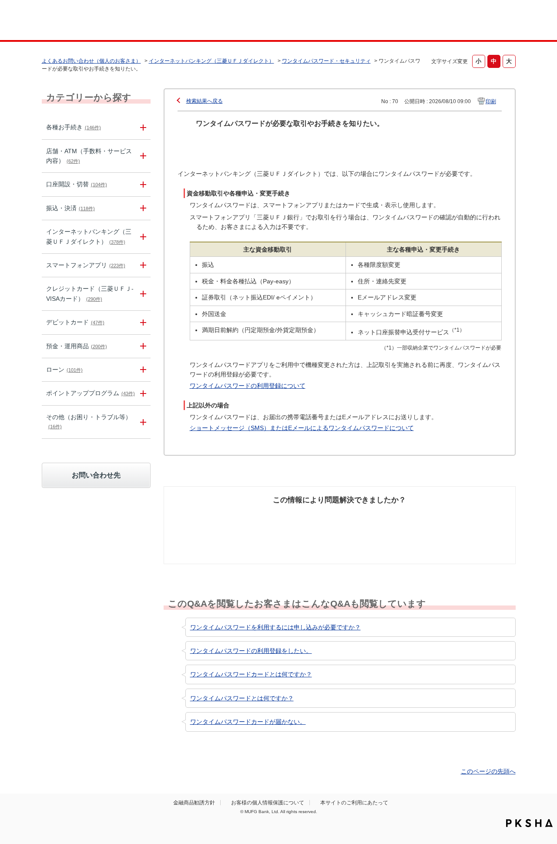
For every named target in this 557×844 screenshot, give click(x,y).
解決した (208, 516)
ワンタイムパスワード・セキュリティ (326, 61)
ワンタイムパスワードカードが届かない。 (248, 721)
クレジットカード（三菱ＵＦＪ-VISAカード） (90, 293)
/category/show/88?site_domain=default (142, 184)
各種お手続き (73, 127)
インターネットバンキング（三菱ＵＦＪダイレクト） (211, 61)
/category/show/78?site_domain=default (142, 422)
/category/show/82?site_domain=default (142, 346)
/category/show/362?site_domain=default (142, 293)
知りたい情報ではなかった (452, 521)
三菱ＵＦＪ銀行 (445, 21)
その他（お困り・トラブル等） (88, 421)
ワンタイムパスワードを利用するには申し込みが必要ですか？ (275, 627)
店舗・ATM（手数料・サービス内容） (89, 156)
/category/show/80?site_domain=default (142, 208)
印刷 (491, 101)
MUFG (116, 21)
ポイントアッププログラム (90, 393)
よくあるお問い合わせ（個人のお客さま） (91, 61)
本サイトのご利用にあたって (354, 803)
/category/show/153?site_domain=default (142, 265)
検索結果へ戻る (204, 101)
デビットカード (75, 322)
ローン (64, 369)
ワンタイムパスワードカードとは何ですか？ (251, 674)
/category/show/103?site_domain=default (142, 369)
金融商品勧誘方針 (194, 803)
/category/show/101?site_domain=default (142, 322)
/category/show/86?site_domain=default (142, 127)
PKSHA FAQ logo (529, 823)
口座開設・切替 (76, 184)
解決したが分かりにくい (301, 521)
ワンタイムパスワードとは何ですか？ (242, 698)
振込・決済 (70, 208)
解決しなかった (372, 516)
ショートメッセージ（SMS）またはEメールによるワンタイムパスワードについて (302, 427)
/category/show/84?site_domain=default (142, 236)
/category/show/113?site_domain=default (142, 156)
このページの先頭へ (488, 771)
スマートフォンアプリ (85, 265)
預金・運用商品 (76, 346)
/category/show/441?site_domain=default (142, 393)
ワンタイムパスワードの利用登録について (247, 385)
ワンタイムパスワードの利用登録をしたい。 (251, 650)
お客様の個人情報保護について (267, 803)
